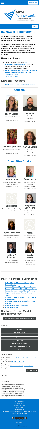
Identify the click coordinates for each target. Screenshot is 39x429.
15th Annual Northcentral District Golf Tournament (23, 357)
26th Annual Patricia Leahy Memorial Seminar (21, 366)
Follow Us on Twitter (11, 75)
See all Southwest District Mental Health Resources (19, 318)
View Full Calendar (32, 370)
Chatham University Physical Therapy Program (20, 291)
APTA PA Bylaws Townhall (17, 362)
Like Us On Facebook (11, 77)
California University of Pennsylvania (16, 305)
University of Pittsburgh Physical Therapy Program (21, 289)
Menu (2, 3)
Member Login (33, 2)
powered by (15, 426)
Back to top (19, 422)
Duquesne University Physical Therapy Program (20, 287)
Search (35, 26)
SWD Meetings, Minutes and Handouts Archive (20, 85)
